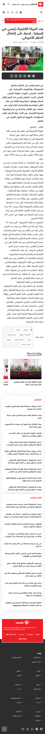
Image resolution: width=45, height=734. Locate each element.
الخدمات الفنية (26, 344)
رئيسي (29, 339)
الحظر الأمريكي (18, 339)
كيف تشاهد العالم (26, 4)
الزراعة (18, 329)
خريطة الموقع (22, 638)
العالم (40, 126)
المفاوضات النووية (25, 334)
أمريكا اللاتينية (11, 334)
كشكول (33, 126)
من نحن (22, 634)
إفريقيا (9, 339)
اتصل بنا (30, 634)
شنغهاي (25, 329)
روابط (37, 634)
